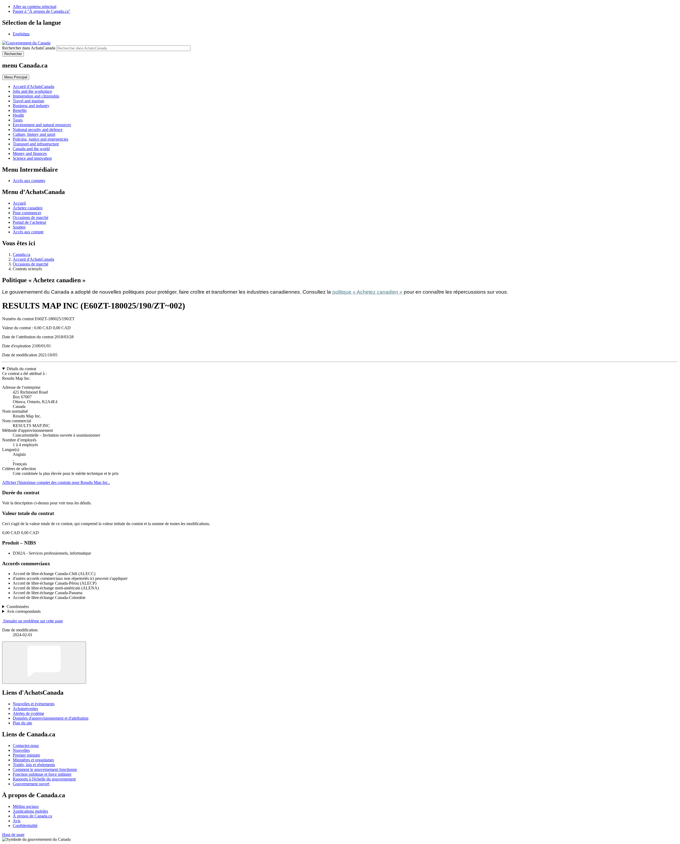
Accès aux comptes (29, 180)
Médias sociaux (26, 806)
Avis (16, 820)
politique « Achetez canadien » (367, 292)
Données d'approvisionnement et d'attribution (50, 718)
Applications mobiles (30, 811)
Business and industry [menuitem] (31, 105)
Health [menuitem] (18, 115)
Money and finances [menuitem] (30, 153)
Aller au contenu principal (34, 6)
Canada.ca (21, 254)
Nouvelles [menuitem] (21, 750)
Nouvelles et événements (33, 704)
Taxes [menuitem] (18, 120)
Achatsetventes (25, 708)
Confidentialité (25, 825)
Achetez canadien (27, 208)
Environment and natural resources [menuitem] (42, 125)
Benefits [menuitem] (20, 110)
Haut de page (13, 834)
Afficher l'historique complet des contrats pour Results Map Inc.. (56, 482)
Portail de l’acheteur (29, 222)
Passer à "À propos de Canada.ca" (41, 11)
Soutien (19, 227)
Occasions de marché (30, 217)
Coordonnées (18, 606)
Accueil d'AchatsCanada (33, 259)
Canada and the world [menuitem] (31, 148)
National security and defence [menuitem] (37, 129)
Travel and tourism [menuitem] (28, 101)
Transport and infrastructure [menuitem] (36, 144)
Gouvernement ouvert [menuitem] (31, 784)
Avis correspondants (24, 611)
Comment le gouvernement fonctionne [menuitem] (45, 769)
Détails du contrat (21, 368)
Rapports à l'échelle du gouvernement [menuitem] (44, 779)
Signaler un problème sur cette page (33, 621)
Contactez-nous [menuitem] (26, 745)
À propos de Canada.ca (32, 816)
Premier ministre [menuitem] (26, 755)
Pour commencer (27, 212)
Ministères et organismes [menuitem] (33, 760)
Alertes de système (28, 713)
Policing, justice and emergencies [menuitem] (40, 139)
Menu (15, 77)
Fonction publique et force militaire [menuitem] (42, 774)
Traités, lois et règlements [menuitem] (34, 764)
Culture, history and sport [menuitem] (34, 134)
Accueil (19, 203)
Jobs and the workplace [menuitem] (32, 91)
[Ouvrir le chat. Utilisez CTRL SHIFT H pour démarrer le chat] (44, 663)
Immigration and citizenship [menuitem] (36, 96)
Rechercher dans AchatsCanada (28, 48)
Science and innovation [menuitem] (32, 158)
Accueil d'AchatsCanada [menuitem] (33, 86)
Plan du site (22, 723)
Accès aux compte (28, 232)
